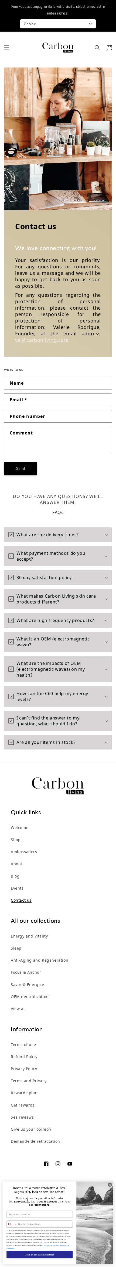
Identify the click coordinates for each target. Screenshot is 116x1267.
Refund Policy (24, 1056)
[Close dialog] (110, 1185)
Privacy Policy (24, 1068)
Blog (15, 876)
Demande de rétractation (35, 1141)
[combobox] (12, 1224)
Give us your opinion (31, 1129)
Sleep (16, 948)
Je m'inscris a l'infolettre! (39, 1254)
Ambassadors (24, 851)
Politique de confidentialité (54, 1245)
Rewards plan (24, 1092)
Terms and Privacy (28, 1080)
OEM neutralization (30, 996)
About (16, 863)
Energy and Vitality (29, 936)
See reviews (22, 1117)
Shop (16, 839)
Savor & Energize (27, 984)
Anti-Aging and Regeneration (39, 960)
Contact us (21, 900)
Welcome (19, 827)
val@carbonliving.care (42, 340)
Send (20, 468)
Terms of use (23, 1044)
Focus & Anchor (26, 972)
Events (17, 888)
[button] (7, 48)
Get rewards (23, 1105)
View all (18, 1008)
